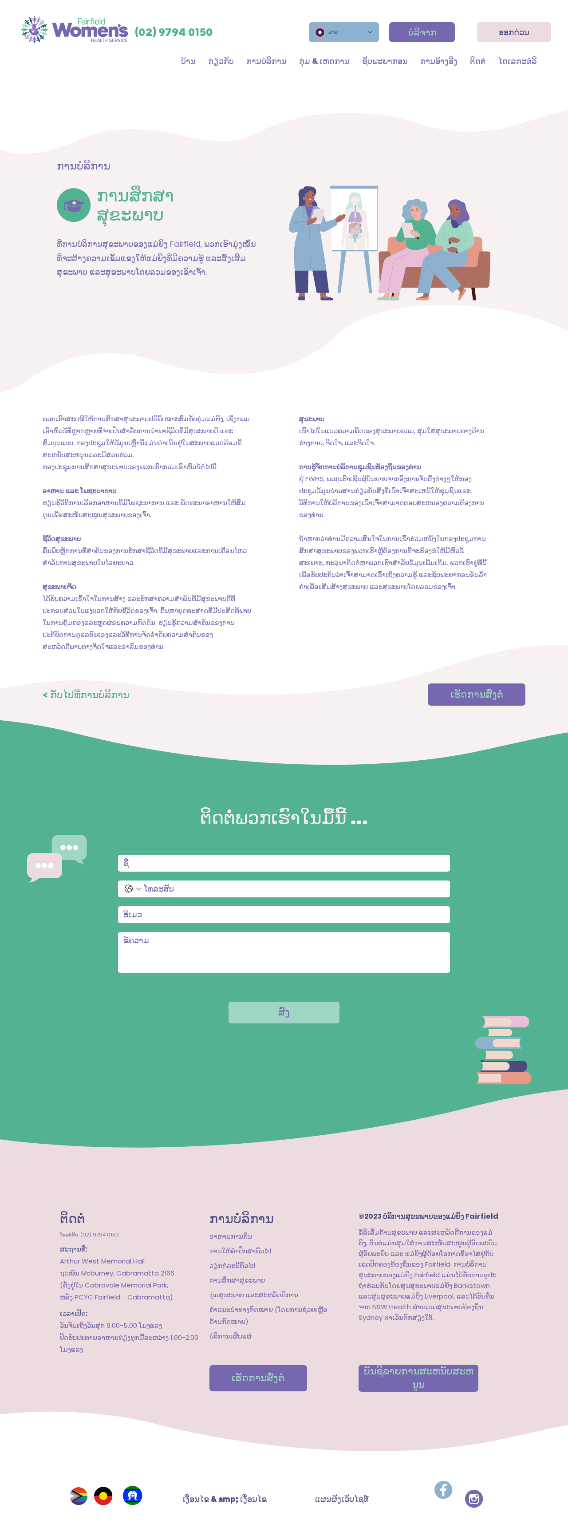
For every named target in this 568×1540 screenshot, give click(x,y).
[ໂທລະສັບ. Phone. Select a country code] (132, 888)
